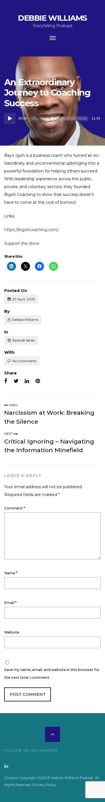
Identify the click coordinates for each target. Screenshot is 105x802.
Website (11, 632)
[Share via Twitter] (16, 381)
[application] (52, 118)
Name (10, 573)
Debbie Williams (52, 18)
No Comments (24, 361)
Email (10, 603)
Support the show (21, 243)
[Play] (9, 118)
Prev (13, 405)
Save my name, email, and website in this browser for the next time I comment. (51, 674)
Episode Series (24, 340)
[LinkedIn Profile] (6, 766)
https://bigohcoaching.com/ (31, 229)
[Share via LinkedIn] (27, 381)
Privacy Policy (44, 785)
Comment (14, 508)
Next (8, 434)
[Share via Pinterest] (38, 381)
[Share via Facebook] (5, 381)
